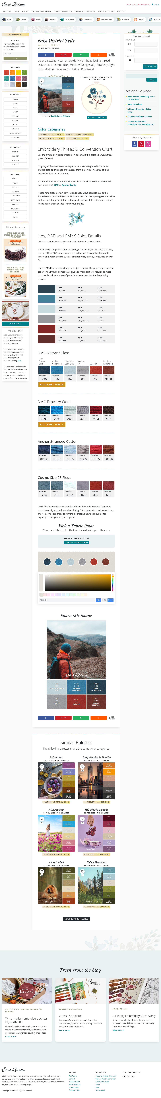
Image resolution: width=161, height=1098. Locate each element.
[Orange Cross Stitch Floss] (12, 72)
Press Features (74, 1084)
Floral (15, 179)
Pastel (141, 19)
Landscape (14, 196)
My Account (100, 1090)
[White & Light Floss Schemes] (6, 84)
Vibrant (15, 116)
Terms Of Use (74, 1090)
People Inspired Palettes (77, 138)
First (129, 44)
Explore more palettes (76, 919)
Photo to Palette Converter (106, 1076)
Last (129, 50)
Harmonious (106, 19)
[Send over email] (81, 55)
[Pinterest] (128, 1076)
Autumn (14, 160)
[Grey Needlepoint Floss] (12, 84)
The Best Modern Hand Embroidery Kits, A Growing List (140, 122)
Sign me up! (150, 66)
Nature (14, 187)
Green (23, 19)
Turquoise (69, 19)
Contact (72, 1079)
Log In (156, 4)
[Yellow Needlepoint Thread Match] (18, 72)
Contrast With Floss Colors (51, 135)
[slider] (112, 582)
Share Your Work (102, 1081)
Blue (9, 19)
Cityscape (14, 200)
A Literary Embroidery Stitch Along (139, 110)
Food (14, 183)
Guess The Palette (135, 104)
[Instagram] (132, 1076)
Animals (15, 192)
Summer (15, 156)
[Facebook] (124, 1076)
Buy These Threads (52, 384)
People (13, 204)
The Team (73, 1076)
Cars (13, 217)
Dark (16, 108)
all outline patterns (96, 117)
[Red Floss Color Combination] (6, 72)
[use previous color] (41, 578)
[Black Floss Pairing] (24, 84)
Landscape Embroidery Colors (79, 135)
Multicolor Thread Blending (51, 138)
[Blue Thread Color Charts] (12, 78)
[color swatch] (41, 594)
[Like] (41, 80)
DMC (19, 360)
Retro (14, 125)
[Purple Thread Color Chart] (24, 78)
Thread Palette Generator (106, 1079)
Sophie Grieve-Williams (60, 116)
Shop (129, 4)
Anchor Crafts (69, 184)
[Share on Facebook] (46, 55)
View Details (15, 323)
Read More (10, 1037)
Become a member (141, 4)
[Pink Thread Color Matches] (18, 78)
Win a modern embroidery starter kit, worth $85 (141, 98)
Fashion (16, 213)
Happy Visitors (74, 1081)
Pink (38, 19)
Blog (97, 1087)
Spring (15, 152)
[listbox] (78, 582)
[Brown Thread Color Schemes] (18, 84)
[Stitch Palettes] (40, 4)
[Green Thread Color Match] (24, 72)
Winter (14, 164)
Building (14, 209)
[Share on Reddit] (99, 55)
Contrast (88, 19)
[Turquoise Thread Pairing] (6, 78)
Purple (53, 19)
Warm (15, 99)
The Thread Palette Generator (140, 117)
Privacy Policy (74, 1087)
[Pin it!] (76, 667)
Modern (125, 19)
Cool (16, 103)
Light (14, 112)
